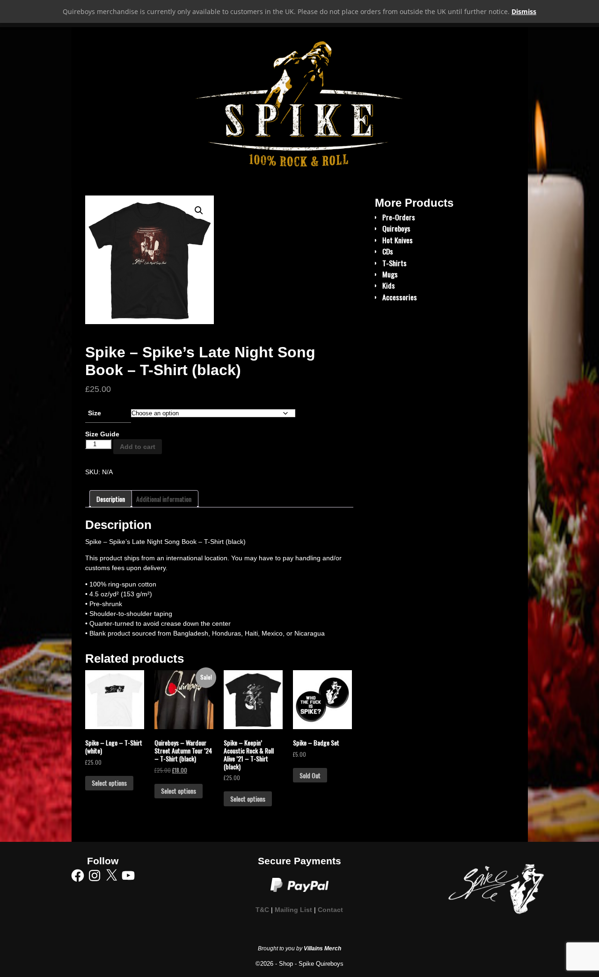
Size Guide (102, 434)
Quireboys (396, 228)
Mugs (390, 274)
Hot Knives (397, 240)
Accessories (399, 297)
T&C (262, 909)
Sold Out (310, 775)
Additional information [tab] (163, 499)
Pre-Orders (398, 217)
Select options (109, 783)
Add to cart (137, 446)
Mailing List (293, 909)
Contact (330, 909)
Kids (388, 285)
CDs (387, 251)
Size (94, 413)
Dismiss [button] (523, 11)
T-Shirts (394, 262)
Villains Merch (322, 948)
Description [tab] (110, 499)
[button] (198, 210)
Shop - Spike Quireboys (311, 963)
